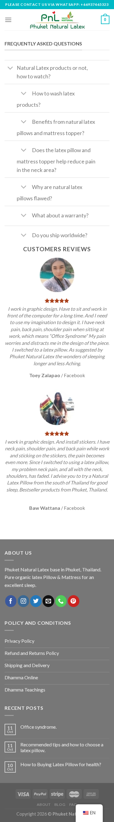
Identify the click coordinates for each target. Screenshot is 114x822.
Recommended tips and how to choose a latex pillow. (61, 747)
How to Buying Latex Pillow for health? (60, 764)
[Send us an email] (48, 601)
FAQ (73, 804)
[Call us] (61, 601)
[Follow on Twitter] (36, 601)
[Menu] (8, 19)
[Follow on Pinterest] (73, 601)
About (43, 804)
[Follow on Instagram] (23, 601)
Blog (59, 804)
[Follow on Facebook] (11, 601)
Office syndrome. (38, 727)
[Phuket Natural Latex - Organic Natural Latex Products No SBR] (57, 19)
